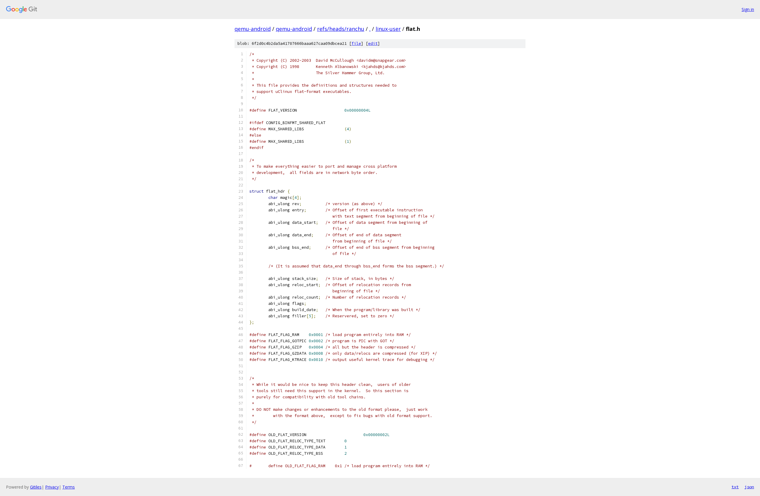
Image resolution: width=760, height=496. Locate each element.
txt (735, 486)
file (356, 43)
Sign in (748, 9)
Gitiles (36, 487)
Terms (68, 487)
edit (373, 43)
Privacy (52, 487)
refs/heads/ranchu (340, 28)
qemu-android (253, 28)
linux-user (388, 28)
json (749, 486)
